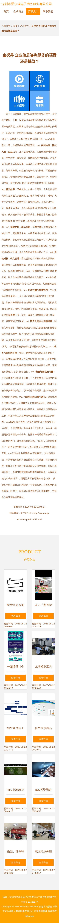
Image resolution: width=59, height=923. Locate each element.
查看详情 (15, 616)
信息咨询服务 (45, 906)
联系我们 (48, 11)
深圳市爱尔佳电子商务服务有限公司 (27, 4)
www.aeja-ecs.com (29, 906)
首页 (6, 11)
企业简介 (18, 11)
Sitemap (29, 916)
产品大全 (33, 11)
